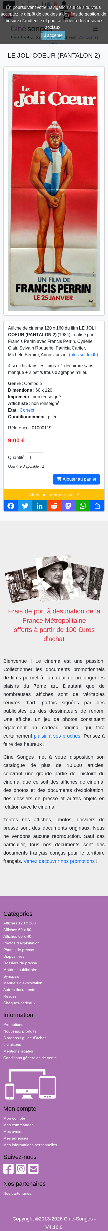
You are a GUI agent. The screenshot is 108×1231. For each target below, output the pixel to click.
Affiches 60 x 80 (17, 929)
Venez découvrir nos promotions (59, 861)
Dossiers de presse (20, 963)
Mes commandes (18, 1125)
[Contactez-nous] (33, 1171)
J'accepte (53, 35)
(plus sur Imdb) (83, 354)
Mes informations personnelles (30, 1145)
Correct (27, 410)
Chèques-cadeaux (19, 1003)
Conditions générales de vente (30, 1058)
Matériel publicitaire (20, 969)
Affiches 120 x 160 (19, 923)
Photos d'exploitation (21, 943)
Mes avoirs (12, 1131)
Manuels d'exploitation (22, 983)
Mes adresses (15, 1138)
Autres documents (19, 989)
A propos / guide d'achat (24, 1038)
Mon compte (14, 1118)
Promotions (13, 1024)
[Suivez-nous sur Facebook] (8, 1171)
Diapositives (13, 956)
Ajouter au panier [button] (78, 479)
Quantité (16, 457)
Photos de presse (18, 949)
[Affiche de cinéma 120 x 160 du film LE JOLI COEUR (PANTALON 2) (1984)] (54, 190)
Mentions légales (18, 1051)
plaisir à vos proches (57, 736)
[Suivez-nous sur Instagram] (21, 1171)
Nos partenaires (17, 1193)
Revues (10, 996)
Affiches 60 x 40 (17, 936)
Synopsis (11, 976)
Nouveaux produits (19, 1031)
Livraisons (12, 1044)
